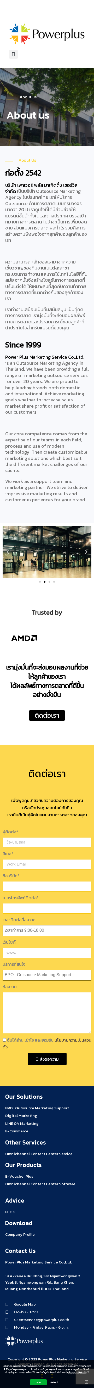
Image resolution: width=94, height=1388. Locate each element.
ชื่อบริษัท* (11, 876)
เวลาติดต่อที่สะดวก (19, 920)
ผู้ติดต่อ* (10, 832)
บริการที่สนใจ (14, 964)
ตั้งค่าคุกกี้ (54, 1382)
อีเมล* (8, 854)
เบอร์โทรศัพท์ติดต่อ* (21, 898)
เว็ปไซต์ (9, 942)
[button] (13, 13)
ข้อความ (10, 987)
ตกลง (38, 1382)
